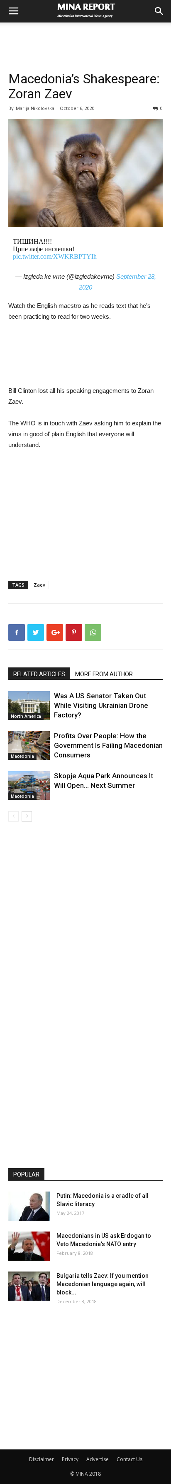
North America (26, 716)
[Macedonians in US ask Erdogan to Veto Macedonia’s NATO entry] (29, 1246)
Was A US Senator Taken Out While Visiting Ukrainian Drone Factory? (101, 705)
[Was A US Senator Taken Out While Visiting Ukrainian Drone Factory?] (29, 705)
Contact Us (129, 1459)
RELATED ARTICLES (39, 674)
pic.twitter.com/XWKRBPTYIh (55, 256)
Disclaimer (41, 1459)
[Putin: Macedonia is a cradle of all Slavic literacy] (29, 1206)
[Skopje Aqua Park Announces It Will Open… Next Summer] (29, 785)
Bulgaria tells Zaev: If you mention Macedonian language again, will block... (102, 1284)
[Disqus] (85, 939)
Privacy (70, 1459)
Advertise (97, 1459)
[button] (159, 11)
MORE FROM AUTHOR (104, 674)
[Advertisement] (85, 37)
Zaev (39, 585)
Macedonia (22, 756)
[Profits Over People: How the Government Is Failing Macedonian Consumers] (29, 745)
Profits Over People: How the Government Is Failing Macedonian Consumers (108, 745)
